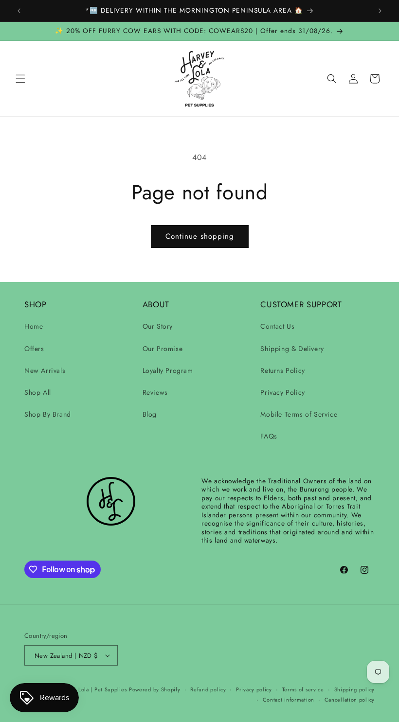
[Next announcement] (380, 10)
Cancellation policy (350, 700)
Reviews (155, 392)
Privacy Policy (282, 392)
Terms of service (303, 689)
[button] (20, 78)
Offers (34, 348)
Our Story (158, 326)
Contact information (288, 700)
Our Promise (163, 348)
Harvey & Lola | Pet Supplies (90, 689)
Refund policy (208, 689)
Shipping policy (354, 689)
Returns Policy (282, 370)
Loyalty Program (168, 370)
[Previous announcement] (19, 10)
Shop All (37, 392)
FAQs (268, 436)
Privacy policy (254, 689)
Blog (150, 414)
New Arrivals (44, 370)
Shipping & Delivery (292, 348)
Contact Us (277, 326)
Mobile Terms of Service (298, 414)
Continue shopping (199, 236)
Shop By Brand (47, 414)
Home (33, 326)
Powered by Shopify (155, 689)
